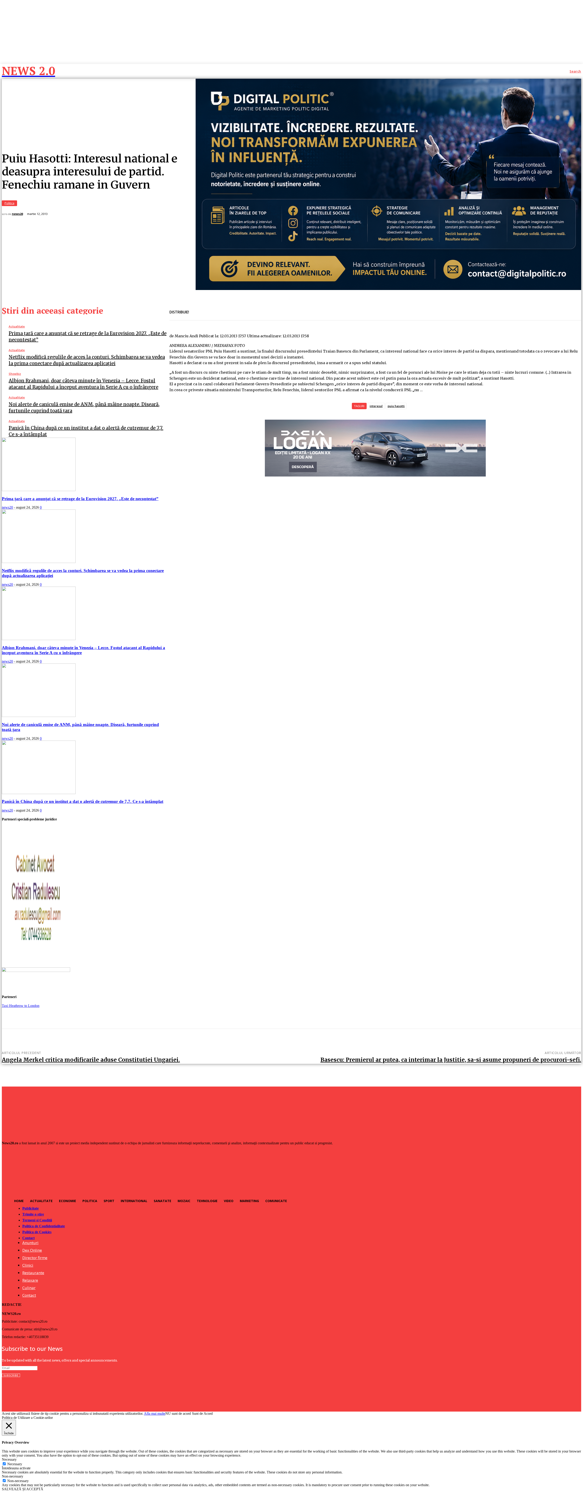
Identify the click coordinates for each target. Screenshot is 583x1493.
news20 (17, 213)
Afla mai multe (154, 1413)
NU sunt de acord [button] (178, 1413)
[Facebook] (196, 309)
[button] (575, 71)
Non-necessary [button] (12, 1476)
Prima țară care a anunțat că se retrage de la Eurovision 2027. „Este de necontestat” (80, 498)
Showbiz (15, 373)
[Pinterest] (229, 309)
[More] (246, 309)
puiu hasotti (396, 406)
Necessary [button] (9, 1459)
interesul (376, 406)
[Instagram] (15, 1392)
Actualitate (17, 326)
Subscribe (10, 1375)
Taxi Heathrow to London (20, 1006)
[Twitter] (212, 309)
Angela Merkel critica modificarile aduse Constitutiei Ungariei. (91, 1059)
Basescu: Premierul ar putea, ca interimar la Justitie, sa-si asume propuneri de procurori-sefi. (450, 1059)
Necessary (14, 1464)
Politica (9, 203)
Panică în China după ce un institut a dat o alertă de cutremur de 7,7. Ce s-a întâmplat (82, 801)
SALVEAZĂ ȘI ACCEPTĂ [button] (22, 1489)
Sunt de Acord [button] (202, 1413)
